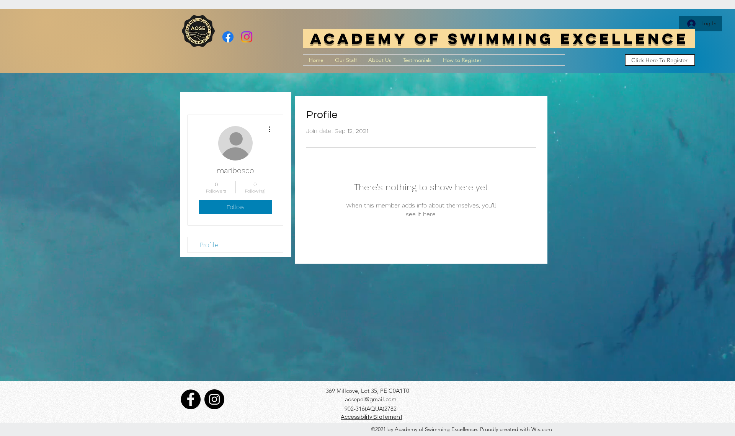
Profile (209, 245)
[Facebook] (227, 36)
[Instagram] (246, 36)
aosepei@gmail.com (371, 399)
